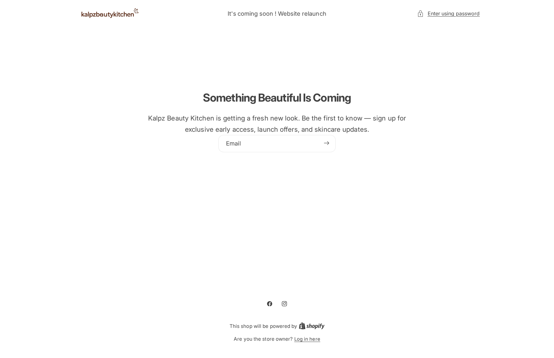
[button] (448, 13)
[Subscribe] (326, 143)
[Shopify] (312, 326)
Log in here (307, 339)
